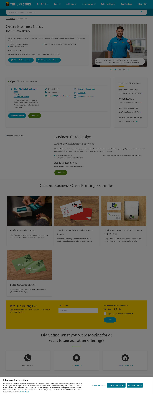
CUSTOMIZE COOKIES (98, 385)
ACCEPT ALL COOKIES (135, 385)
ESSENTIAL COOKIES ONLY (116, 385)
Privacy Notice (24, 392)
